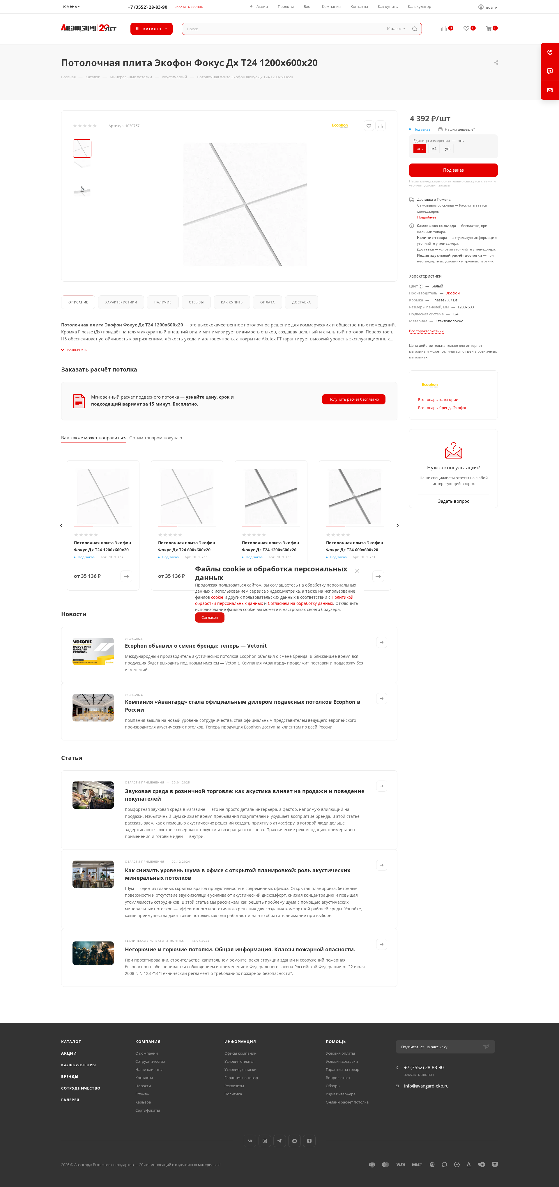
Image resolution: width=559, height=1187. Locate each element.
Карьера (143, 1102)
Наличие (162, 302)
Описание (78, 302)
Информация (240, 1041)
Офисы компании (240, 1053)
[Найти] (415, 29)
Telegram (279, 1141)
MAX (294, 1141)
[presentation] (61, 525)
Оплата (267, 302)
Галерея (70, 1099)
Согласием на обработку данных (300, 603)
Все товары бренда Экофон (442, 407)
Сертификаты (147, 1110)
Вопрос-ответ (338, 1077)
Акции (69, 1053)
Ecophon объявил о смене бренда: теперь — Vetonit (196, 645)
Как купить (232, 302)
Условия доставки (240, 1069)
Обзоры (333, 1085)
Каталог (71, 1041)
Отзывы (196, 302)
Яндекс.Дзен (309, 1141)
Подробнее (426, 217)
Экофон (453, 293)
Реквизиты (234, 1085)
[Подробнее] (381, 642)
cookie (217, 597)
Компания (147, 1041)
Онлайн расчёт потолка (347, 1102)
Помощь (336, 1041)
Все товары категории (438, 399)
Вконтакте (250, 1141)
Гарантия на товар (241, 1077)
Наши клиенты (148, 1069)
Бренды (70, 1076)
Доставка (301, 302)
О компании (146, 1053)
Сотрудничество (80, 1088)
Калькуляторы (78, 1064)
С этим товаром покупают (156, 437)
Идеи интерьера (340, 1094)
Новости (143, 1085)
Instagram (265, 1141)
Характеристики (121, 302)
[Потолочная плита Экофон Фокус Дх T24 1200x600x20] (245, 204)
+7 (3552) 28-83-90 (147, 7)
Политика (233, 1094)
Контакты (144, 1077)
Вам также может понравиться (93, 437)
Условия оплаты (239, 1061)
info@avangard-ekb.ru (426, 1086)
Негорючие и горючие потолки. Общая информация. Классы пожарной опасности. (240, 949)
